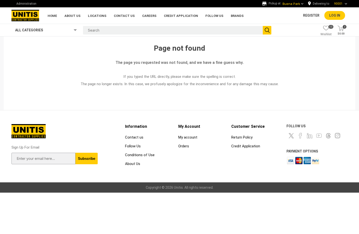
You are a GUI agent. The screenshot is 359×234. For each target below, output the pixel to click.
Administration (26, 3)
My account (187, 137)
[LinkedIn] (310, 136)
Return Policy (242, 137)
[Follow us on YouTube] (319, 136)
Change (329, 3)
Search (267, 30)
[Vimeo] (328, 136)
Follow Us (133, 146)
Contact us (134, 137)
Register (311, 15)
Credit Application (245, 146)
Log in (334, 15)
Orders (183, 146)
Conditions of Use (140, 155)
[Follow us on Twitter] (291, 136)
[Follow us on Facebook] (300, 136)
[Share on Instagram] (337, 136)
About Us (132, 164)
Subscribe (86, 158)
